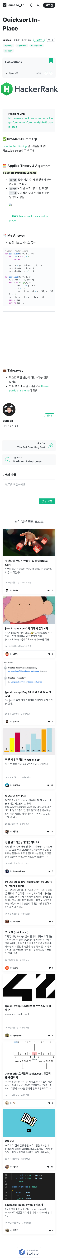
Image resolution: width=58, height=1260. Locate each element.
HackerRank (13, 62)
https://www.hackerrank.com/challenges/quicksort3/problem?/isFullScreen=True (30, 122)
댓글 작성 (47, 501)
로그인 (49, 5)
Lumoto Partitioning (15, 146)
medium (8, 51)
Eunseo (7, 40)
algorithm (21, 45)
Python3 (8, 45)
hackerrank (36, 45)
